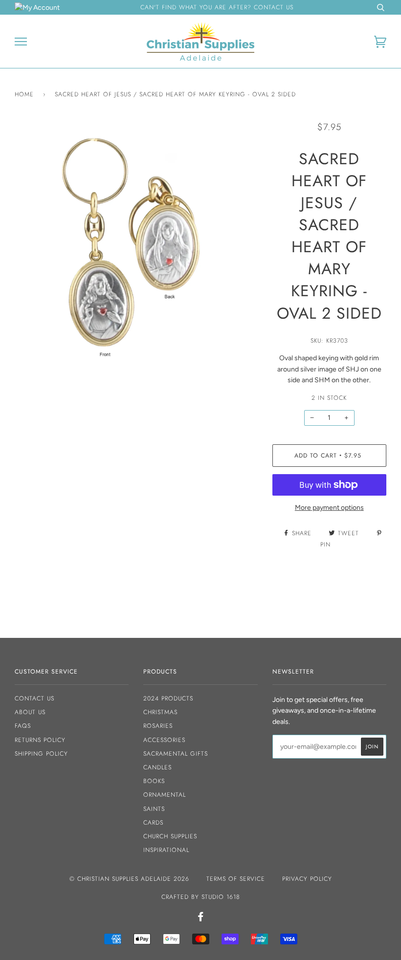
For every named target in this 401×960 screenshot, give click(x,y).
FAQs (23, 725)
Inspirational (166, 850)
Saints (154, 809)
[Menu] (21, 42)
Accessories (164, 740)
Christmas (160, 712)
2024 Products (168, 698)
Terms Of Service (235, 878)
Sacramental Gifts (175, 753)
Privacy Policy (307, 878)
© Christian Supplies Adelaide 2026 (129, 878)
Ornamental (164, 794)
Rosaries (158, 725)
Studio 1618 (220, 897)
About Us (30, 712)
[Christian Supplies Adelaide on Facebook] (201, 918)
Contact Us (34, 698)
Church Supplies (170, 836)
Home (24, 94)
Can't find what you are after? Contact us (216, 7)
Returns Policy (40, 740)
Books (154, 781)
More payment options (329, 507)
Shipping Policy (41, 753)
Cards (153, 822)
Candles (157, 767)
